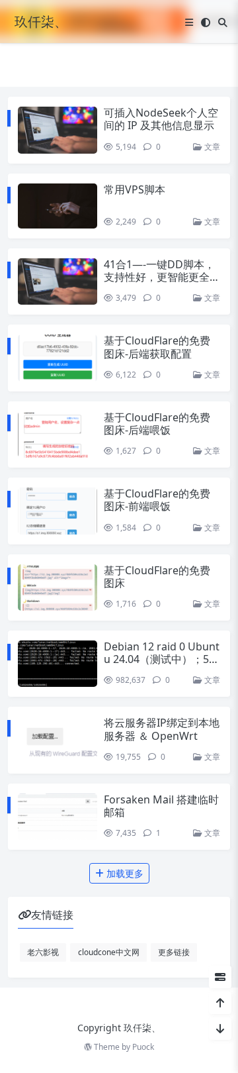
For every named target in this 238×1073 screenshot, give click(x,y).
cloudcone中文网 (108, 951)
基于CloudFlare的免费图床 (157, 576)
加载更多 (123, 873)
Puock (143, 1046)
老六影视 (43, 951)
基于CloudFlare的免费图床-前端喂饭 (157, 499)
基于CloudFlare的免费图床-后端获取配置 (157, 346)
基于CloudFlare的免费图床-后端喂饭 (157, 423)
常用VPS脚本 (134, 189)
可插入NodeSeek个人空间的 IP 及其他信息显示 (161, 118)
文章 (211, 146)
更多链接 (174, 951)
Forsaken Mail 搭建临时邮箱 (161, 805)
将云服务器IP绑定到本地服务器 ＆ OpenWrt (161, 728)
